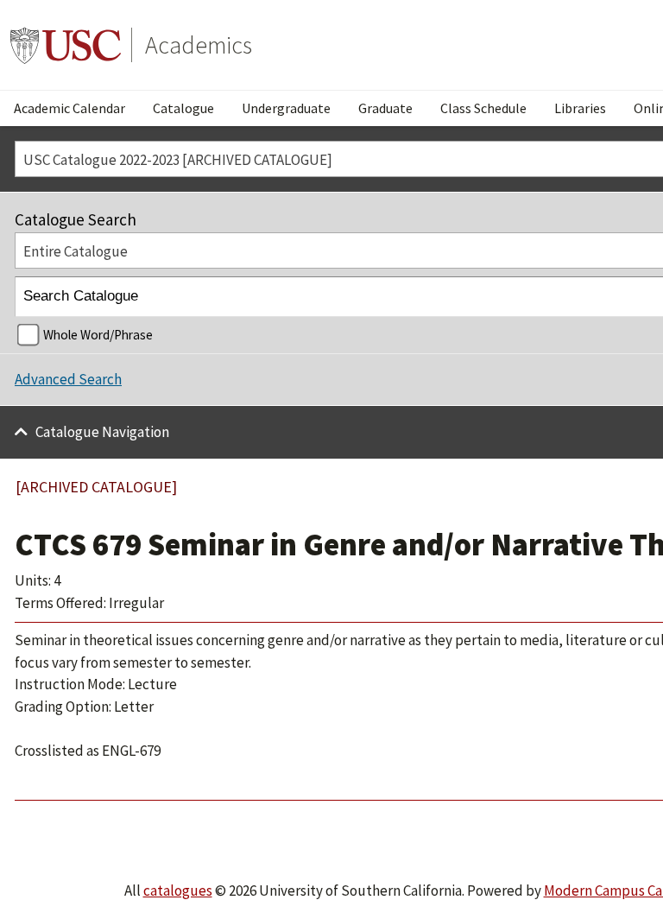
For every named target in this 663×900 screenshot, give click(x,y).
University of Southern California (65, 45)
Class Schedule (483, 108)
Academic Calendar (69, 108)
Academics (198, 44)
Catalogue (183, 108)
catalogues (177, 890)
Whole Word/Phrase (98, 334)
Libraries (580, 108)
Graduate (385, 108)
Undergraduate (286, 108)
